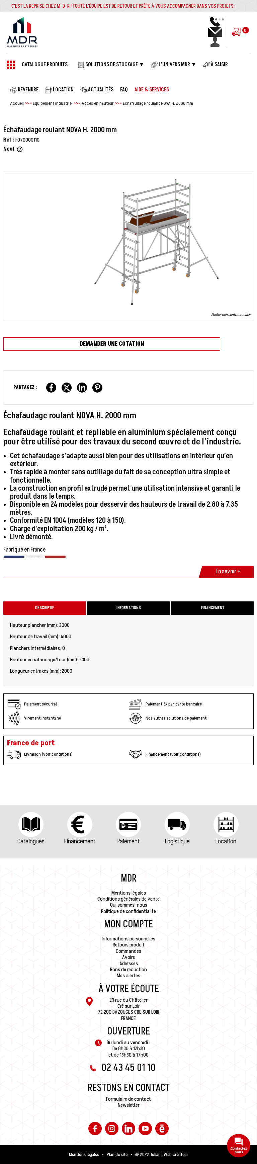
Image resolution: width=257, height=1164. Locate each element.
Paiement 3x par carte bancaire (174, 704)
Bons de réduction (128, 969)
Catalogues (31, 841)
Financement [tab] (212, 608)
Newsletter (129, 1105)
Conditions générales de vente (128, 899)
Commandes (128, 951)
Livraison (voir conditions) (48, 754)
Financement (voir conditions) (173, 754)
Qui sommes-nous (128, 905)
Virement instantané (42, 718)
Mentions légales (128, 893)
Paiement (128, 841)
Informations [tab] (128, 608)
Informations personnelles (128, 938)
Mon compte (128, 924)
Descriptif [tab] (44, 608)
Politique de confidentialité (128, 911)
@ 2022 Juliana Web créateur (161, 1154)
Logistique (177, 841)
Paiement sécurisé (40, 704)
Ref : (8, 140)
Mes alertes (128, 975)
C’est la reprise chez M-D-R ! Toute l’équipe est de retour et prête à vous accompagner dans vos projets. (123, 6)
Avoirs (128, 957)
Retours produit (129, 944)
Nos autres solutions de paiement (176, 718)
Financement (79, 841)
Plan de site (117, 1154)
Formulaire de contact (128, 1099)
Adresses (128, 963)
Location (226, 841)
